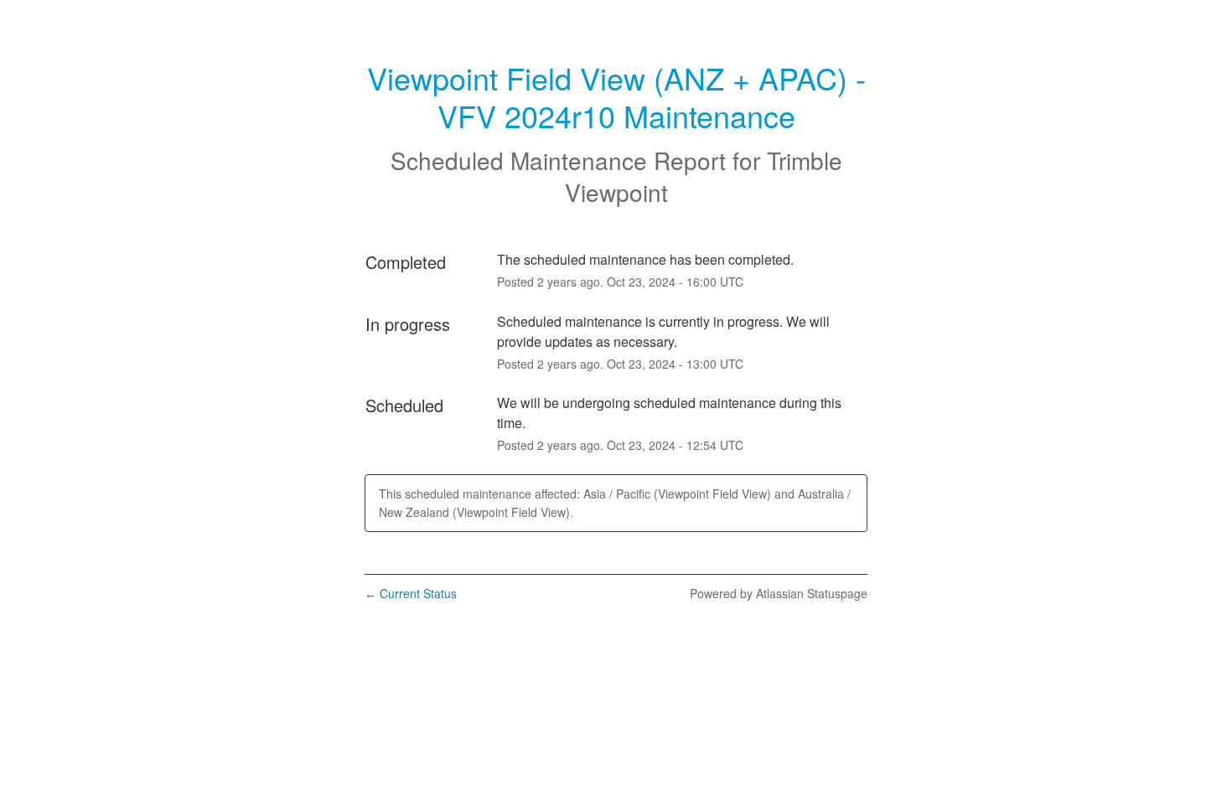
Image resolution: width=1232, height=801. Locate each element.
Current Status (411, 593)
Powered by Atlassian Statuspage (778, 593)
